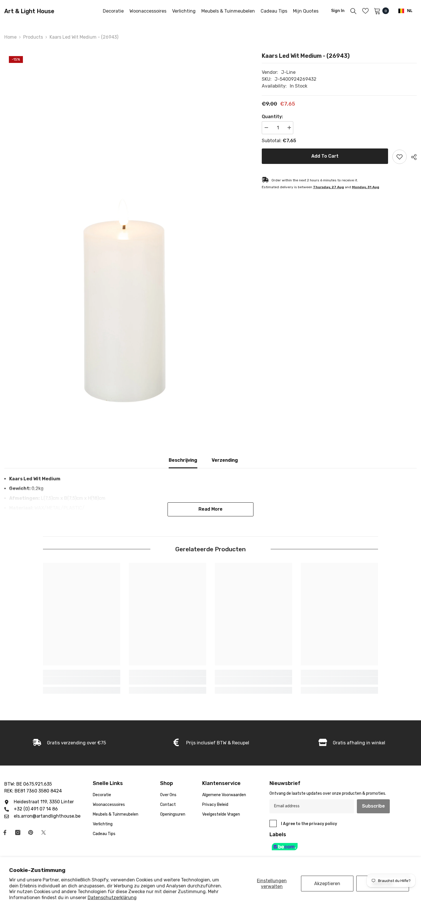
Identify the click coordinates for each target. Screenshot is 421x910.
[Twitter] (43, 832)
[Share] (412, 157)
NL (409, 10)
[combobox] (405, 11)
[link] (81, 681)
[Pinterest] (30, 832)
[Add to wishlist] (399, 157)
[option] (124, 229)
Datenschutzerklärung (112, 897)
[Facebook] (5, 832)
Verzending (225, 460)
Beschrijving (183, 460)
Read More (210, 509)
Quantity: (272, 116)
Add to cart (325, 156)
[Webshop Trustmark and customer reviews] (330, 846)
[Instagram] (17, 832)
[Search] (353, 11)
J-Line (288, 72)
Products (33, 37)
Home (10, 37)
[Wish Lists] (365, 11)
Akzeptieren (327, 883)
